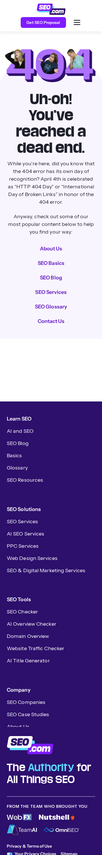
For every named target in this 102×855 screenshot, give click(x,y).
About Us (51, 249)
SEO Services (51, 292)
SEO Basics (51, 263)
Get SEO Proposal (43, 22)
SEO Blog (51, 278)
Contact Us (51, 321)
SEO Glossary (51, 307)
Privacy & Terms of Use (29, 846)
